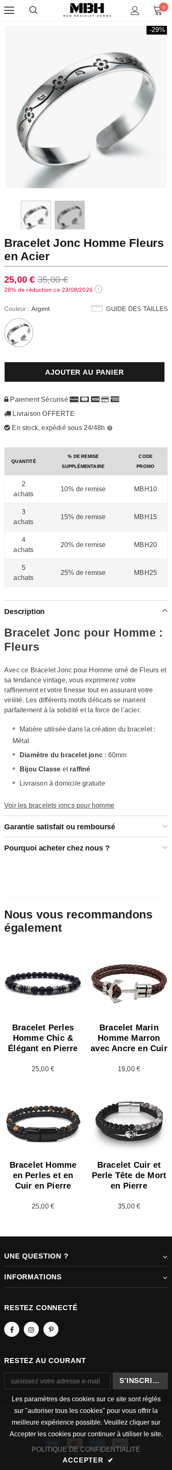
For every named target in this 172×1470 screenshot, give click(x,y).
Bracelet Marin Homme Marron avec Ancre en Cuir (129, 1038)
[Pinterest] (50, 1329)
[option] (86, 106)
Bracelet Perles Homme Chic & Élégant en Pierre (43, 1038)
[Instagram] (31, 1329)
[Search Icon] (33, 10)
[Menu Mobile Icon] (9, 10)
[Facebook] (11, 1329)
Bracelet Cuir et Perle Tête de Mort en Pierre (129, 1175)
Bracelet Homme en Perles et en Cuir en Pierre (43, 1175)
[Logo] (87, 10)
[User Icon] (135, 10)
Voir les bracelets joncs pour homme (59, 805)
